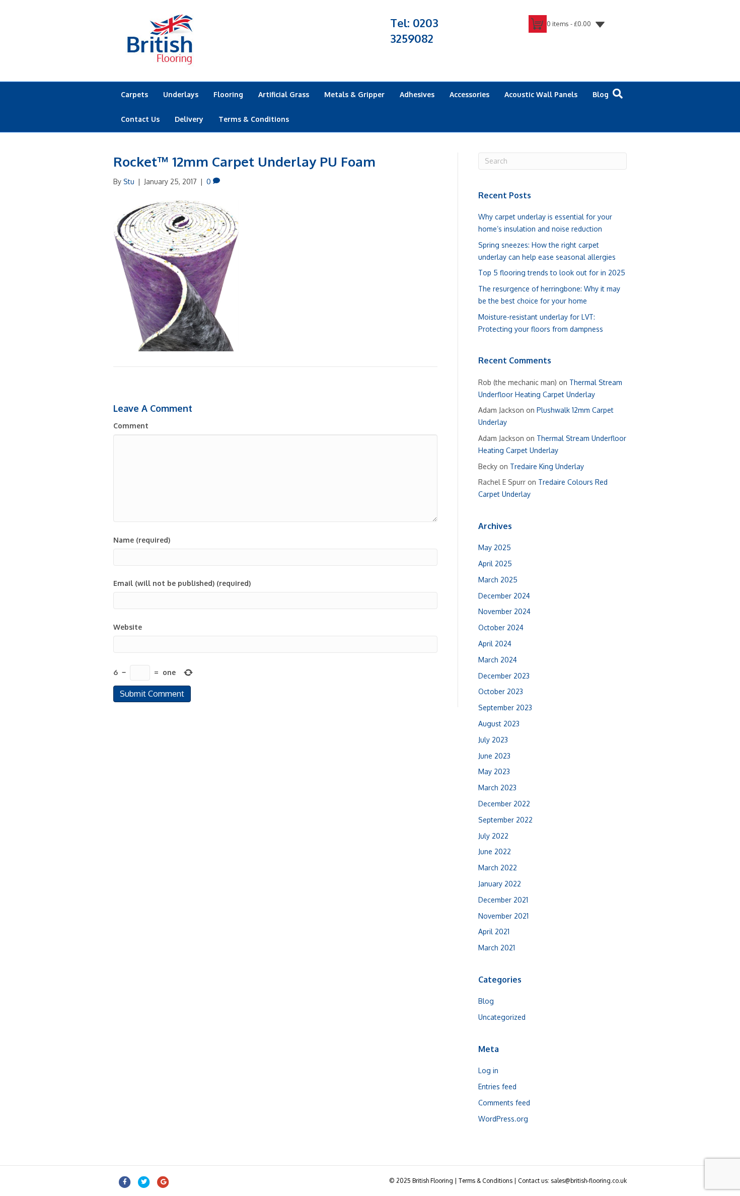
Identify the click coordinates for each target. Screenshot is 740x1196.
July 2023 (493, 739)
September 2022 (505, 819)
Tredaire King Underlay (547, 466)
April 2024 (494, 643)
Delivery (189, 119)
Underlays (180, 94)
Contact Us (140, 119)
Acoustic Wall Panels (540, 94)
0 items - (569, 24)
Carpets (134, 94)
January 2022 (499, 883)
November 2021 (503, 916)
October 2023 (500, 691)
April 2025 (495, 563)
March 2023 (497, 787)
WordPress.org (503, 1118)
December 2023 (504, 675)
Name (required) (141, 540)
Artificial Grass (283, 94)
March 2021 (496, 947)
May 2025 (494, 547)
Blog (601, 94)
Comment (131, 425)
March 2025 (497, 579)
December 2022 (504, 803)
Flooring (228, 94)
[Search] (618, 94)
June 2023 (494, 756)
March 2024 (497, 659)
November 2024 (504, 611)
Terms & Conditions (253, 119)
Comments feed (504, 1102)
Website (127, 627)
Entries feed (497, 1086)
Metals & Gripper (354, 94)
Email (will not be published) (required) (182, 583)
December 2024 (504, 595)
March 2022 (497, 867)
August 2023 (499, 723)
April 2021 (493, 931)
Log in (488, 1070)
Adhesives (417, 94)
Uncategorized (502, 1017)
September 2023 (505, 707)
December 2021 (503, 899)
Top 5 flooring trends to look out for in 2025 (551, 272)
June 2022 (494, 851)
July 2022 (493, 836)
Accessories (469, 94)
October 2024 (501, 627)
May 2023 (494, 771)
